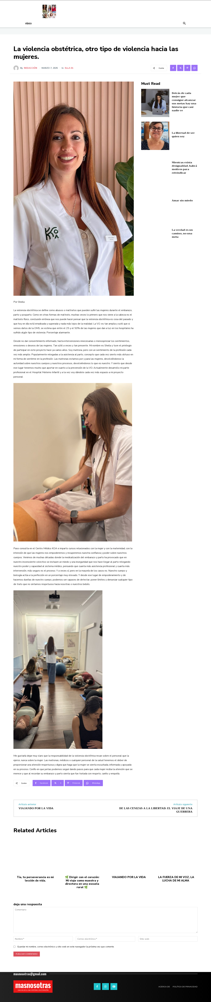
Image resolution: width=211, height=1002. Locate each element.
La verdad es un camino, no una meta (182, 233)
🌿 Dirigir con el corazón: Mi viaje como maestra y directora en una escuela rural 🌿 (82, 882)
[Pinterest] (187, 68)
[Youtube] (113, 986)
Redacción (30, 68)
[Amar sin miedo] (155, 202)
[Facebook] (173, 68)
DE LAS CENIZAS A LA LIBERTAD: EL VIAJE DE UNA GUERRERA (155, 810)
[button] (184, 23)
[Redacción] (16, 68)
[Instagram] (105, 986)
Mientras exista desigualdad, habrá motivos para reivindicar (184, 167)
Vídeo (28, 23)
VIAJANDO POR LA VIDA (36, 808)
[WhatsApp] (194, 68)
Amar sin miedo (182, 200)
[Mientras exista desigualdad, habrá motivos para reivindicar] (155, 169)
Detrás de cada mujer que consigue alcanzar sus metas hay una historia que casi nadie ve (184, 102)
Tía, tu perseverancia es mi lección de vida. (35, 878)
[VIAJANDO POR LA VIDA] (129, 854)
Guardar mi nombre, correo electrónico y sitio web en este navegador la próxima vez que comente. (65, 946)
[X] (180, 68)
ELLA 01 (69, 68)
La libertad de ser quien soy (183, 135)
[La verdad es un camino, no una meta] (155, 234)
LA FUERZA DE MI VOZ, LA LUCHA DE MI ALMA (175, 878)
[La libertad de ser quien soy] (155, 136)
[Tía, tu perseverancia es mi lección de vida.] (35, 854)
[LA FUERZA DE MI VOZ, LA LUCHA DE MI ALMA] (176, 854)
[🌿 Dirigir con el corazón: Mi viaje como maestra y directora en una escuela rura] (82, 854)
